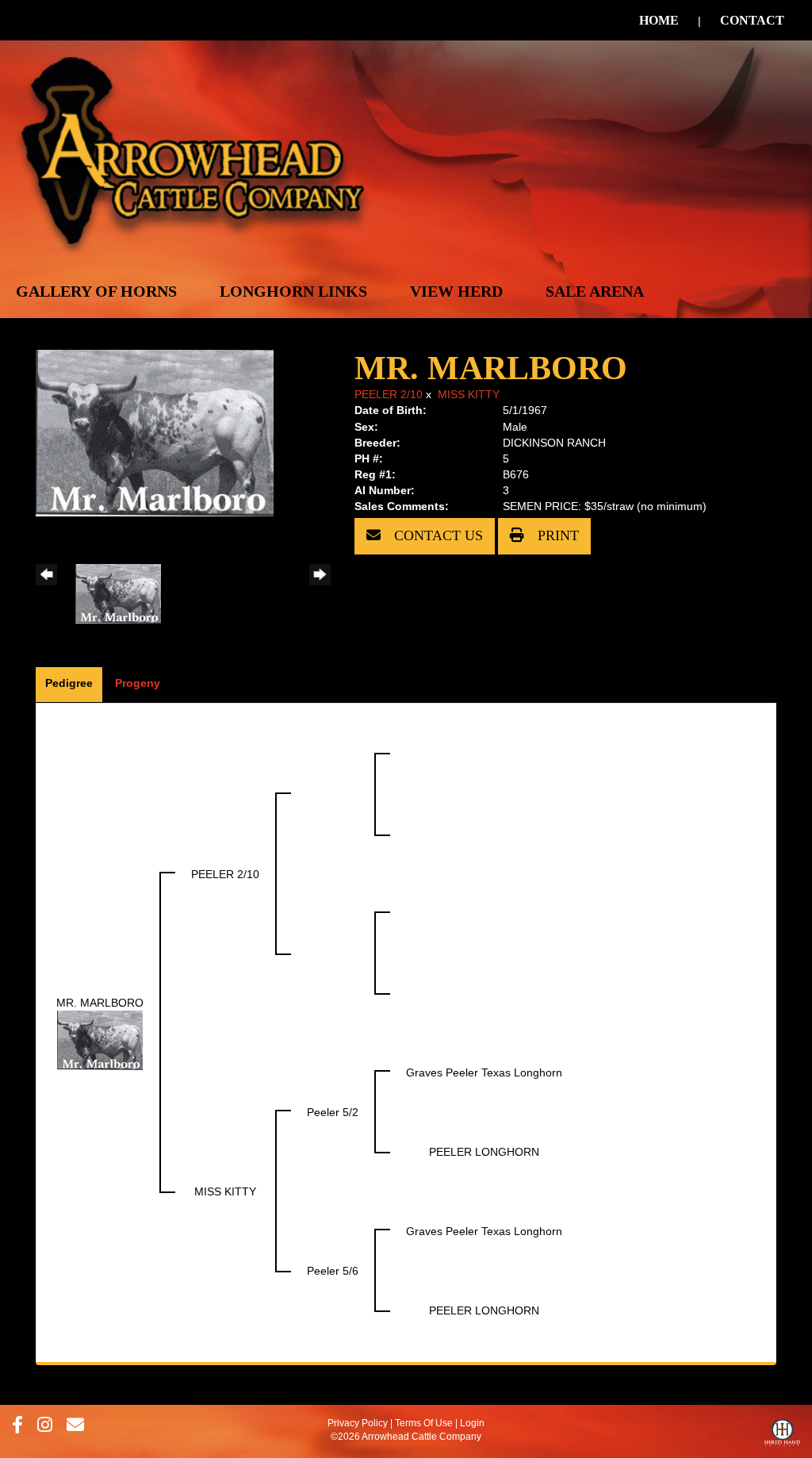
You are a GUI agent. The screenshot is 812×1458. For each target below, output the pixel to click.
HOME (659, 20)
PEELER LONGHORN (484, 1151)
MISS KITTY (469, 394)
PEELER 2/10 (388, 394)
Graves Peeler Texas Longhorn (484, 1072)
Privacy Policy (357, 1423)
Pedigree (69, 683)
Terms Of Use (424, 1423)
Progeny (137, 683)
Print (556, 535)
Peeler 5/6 (332, 1270)
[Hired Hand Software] (782, 1436)
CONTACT (752, 20)
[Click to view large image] (155, 432)
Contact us (436, 535)
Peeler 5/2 (332, 1112)
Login (472, 1423)
